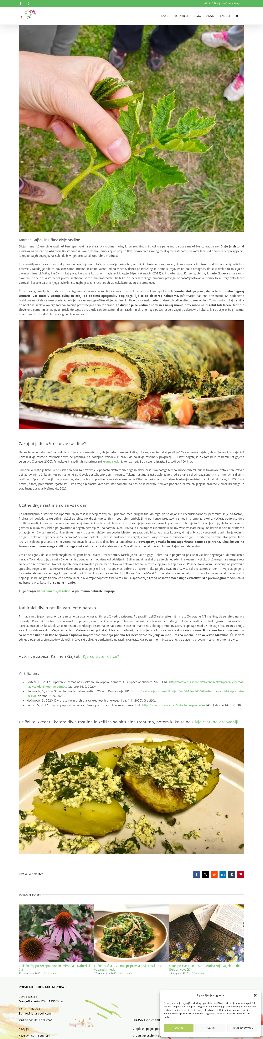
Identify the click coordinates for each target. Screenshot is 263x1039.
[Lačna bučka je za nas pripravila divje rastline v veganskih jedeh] (56, 906)
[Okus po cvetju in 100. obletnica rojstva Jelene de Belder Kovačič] (131, 906)
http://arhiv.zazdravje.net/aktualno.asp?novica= (173, 705)
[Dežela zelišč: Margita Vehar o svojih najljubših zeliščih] (206, 906)
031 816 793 (31, 1009)
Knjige (25, 1028)
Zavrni (210, 1028)
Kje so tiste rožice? (101, 656)
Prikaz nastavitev (242, 1028)
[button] (255, 995)
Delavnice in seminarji (35, 1035)
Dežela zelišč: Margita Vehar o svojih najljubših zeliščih (203, 968)
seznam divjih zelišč (55, 591)
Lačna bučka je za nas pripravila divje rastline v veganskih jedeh (52, 968)
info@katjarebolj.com (232, 3)
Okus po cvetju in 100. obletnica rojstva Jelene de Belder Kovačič (129, 968)
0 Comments (52, 973)
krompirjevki (111, 461)
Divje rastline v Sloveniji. (216, 721)
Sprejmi (178, 1028)
